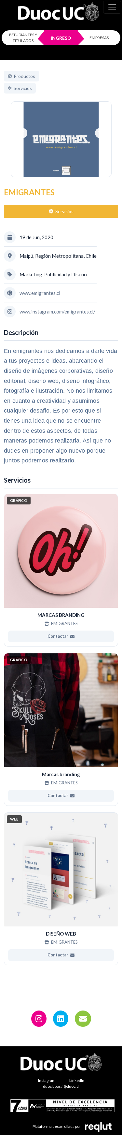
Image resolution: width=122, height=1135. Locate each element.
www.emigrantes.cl (40, 293)
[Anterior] (22, 133)
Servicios (64, 211)
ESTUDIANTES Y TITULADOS (23, 37)
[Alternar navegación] (112, 7)
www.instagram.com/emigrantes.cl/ (57, 311)
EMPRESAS (99, 37)
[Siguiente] (100, 133)
